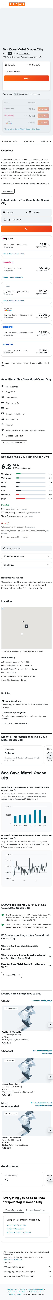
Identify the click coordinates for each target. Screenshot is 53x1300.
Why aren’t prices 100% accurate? (19, 1276)
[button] (4, 4)
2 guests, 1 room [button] (12, 71)
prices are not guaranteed (13, 1259)
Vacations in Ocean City (16, 1225)
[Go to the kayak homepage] (17, 4)
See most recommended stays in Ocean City (41, 1104)
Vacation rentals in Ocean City (19, 1232)
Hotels (22, 1289)
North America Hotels (35, 1289)
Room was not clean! (14, 537)
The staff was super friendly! (17, 516)
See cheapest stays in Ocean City (42, 1051)
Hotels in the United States (16, 1292)
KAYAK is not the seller (14, 1267)
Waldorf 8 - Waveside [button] (11, 1032)
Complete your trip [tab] (13, 1210)
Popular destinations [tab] (35, 1210)
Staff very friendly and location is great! (20, 512)
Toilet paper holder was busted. (18, 527)
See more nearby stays (42, 1000)
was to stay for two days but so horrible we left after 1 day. (25, 531)
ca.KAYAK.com (12, 1289)
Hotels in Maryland (35, 1292)
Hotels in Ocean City (15, 1229)
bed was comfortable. (14, 509)
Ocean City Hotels (15, 1294)
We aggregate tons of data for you (19, 1271)
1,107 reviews (24, 53)
